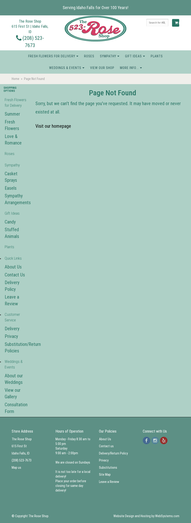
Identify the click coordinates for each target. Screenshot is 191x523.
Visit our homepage (53, 126)
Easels (11, 188)
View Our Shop (102, 68)
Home (15, 79)
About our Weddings (14, 379)
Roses (89, 56)
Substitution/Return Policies (16, 347)
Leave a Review (12, 300)
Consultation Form (16, 408)
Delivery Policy (12, 286)
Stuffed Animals (12, 233)
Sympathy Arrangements (16, 199)
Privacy (11, 336)
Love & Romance (13, 140)
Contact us (106, 446)
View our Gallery (12, 393)
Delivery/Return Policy (113, 453)
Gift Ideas (133, 56)
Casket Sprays (11, 177)
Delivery (12, 328)
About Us (13, 267)
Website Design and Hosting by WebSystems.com (146, 516)
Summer (12, 114)
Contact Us (15, 275)
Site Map (105, 474)
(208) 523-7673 (21, 460)
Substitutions (108, 467)
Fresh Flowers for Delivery (51, 56)
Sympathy (108, 56)
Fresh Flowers (12, 125)
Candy (10, 222)
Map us (16, 467)
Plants (157, 56)
